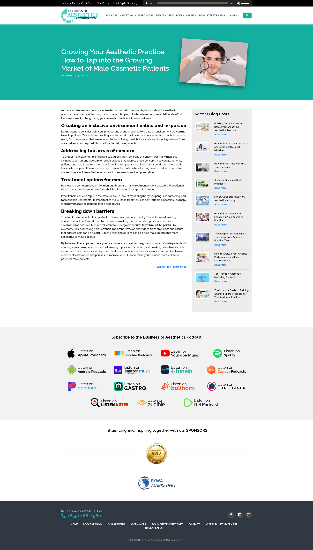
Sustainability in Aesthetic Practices (228, 182)
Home (74, 524)
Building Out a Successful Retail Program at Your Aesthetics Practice (228, 127)
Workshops (138, 524)
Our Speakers (116, 524)
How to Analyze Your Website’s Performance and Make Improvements (231, 257)
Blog (201, 15)
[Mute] (238, 3)
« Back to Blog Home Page (170, 266)
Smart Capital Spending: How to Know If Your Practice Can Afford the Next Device (62, 3)
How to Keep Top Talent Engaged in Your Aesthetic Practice (228, 217)
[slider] (245, 3)
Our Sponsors (144, 15)
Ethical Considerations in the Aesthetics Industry (230, 199)
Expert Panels (216, 15)
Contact (194, 524)
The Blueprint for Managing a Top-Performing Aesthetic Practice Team (230, 237)
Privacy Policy (154, 528)
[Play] (147, 3)
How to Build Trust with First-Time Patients (230, 165)
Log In (233, 15)
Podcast (111, 15)
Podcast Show (92, 524)
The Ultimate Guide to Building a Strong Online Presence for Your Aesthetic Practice (231, 294)
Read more (220, 134)
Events (160, 15)
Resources (175, 15)
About (190, 15)
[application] (197, 3)
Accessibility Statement (221, 524)
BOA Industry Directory (167, 524)
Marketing (126, 15)
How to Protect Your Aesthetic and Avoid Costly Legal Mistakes (231, 147)
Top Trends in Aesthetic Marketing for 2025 (227, 275)
